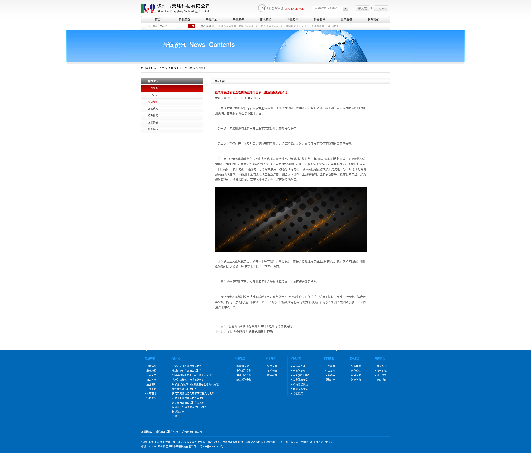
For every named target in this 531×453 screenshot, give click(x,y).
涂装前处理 (299, 366)
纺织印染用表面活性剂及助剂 (188, 402)
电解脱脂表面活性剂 (297, 26)
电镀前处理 (299, 370)
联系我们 (373, 19)
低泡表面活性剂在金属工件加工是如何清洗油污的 (253, 326)
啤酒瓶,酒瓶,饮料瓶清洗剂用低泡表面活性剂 (196, 384)
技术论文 (151, 398)
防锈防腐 (298, 393)
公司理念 (151, 393)
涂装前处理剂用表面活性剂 (187, 366)
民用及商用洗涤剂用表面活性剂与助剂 (193, 393)
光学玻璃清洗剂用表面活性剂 (188, 379)
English (381, 8)
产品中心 (211, 19)
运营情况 (151, 384)
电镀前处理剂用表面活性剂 (187, 370)
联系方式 (382, 366)
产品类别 (151, 389)
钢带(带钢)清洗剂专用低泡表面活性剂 (193, 375)
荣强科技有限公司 (192, 431)
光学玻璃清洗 (300, 379)
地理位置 (382, 375)
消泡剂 (176, 416)
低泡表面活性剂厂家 (167, 431)
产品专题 (238, 19)
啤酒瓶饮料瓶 (300, 384)
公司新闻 (153, 88)
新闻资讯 (319, 19)
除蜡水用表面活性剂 (272, 26)
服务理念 (356, 366)
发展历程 (151, 370)
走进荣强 (184, 19)
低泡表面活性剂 (227, 26)
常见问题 (356, 379)
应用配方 (272, 375)
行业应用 (292, 19)
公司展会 (151, 379)
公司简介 (151, 366)
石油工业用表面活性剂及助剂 (188, 398)
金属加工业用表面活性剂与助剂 (189, 407)
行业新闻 (153, 115)
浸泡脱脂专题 (243, 375)
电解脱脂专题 (243, 370)
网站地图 (382, 379)
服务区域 (356, 375)
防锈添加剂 (178, 411)
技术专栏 (265, 19)
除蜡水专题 (242, 366)
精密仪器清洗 (300, 389)
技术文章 (272, 366)
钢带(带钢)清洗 (301, 375)
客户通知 (153, 95)
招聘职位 (382, 370)
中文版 (362, 8)
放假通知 (153, 108)
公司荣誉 (151, 375)
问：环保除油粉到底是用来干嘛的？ (245, 331)
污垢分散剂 (332, 26)
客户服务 (346, 19)
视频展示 (153, 129)
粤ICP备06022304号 (211, 446)
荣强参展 (153, 122)
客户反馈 (356, 370)
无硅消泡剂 (317, 26)
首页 (158, 19)
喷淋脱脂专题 (243, 379)
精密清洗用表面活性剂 (184, 389)
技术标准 (272, 370)
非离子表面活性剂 (248, 26)
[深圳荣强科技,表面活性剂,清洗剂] (175, 6)
